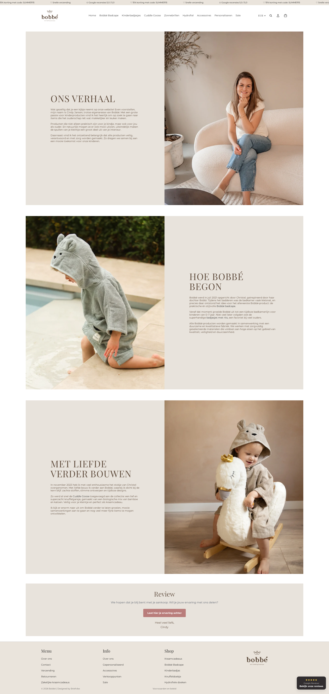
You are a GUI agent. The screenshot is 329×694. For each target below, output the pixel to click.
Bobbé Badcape (174, 664)
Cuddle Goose (81, 496)
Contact (46, 664)
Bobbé (52, 688)
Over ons (46, 658)
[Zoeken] (271, 15)
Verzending (48, 670)
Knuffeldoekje (172, 676)
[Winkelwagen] (285, 15)
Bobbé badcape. (226, 306)
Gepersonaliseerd (113, 664)
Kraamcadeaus (173, 658)
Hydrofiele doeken (175, 682)
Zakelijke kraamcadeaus (55, 682)
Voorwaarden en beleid (164, 688)
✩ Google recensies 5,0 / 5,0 (100, 3)
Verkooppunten (112, 676)
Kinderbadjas (172, 670)
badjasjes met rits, (217, 317)
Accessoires (110, 670)
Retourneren (48, 676)
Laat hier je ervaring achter (164, 613)
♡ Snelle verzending (60, 3)
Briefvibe (75, 688)
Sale (105, 682)
